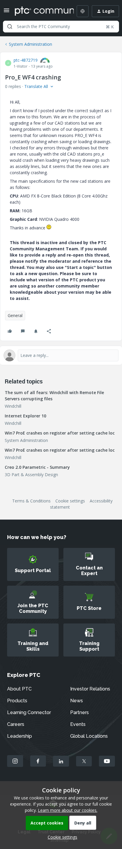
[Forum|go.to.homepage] (40, 11)
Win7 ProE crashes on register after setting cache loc (60, 433)
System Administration (30, 44)
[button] (6, 12)
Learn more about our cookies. (67, 810)
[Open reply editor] (61, 355)
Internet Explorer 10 (25, 416)
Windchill (13, 406)
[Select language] (83, 11)
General (15, 315)
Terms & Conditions (31, 501)
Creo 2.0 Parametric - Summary (37, 467)
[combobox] (61, 26)
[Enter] (10, 26)
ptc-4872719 (26, 60)
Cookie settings (70, 501)
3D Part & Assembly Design (31, 474)
